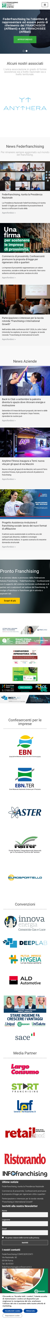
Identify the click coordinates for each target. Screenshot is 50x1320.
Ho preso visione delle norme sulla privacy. (22, 1238)
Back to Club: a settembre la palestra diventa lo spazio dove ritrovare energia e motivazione (23, 402)
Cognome (6, 1220)
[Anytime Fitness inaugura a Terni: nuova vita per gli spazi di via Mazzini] (25, 442)
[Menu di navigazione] (45, 5)
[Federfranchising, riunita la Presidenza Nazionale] (25, 176)
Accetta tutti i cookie (12, 1311)
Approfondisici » (9, 213)
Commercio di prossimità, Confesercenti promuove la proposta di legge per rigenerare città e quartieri (23, 259)
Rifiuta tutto (30, 1311)
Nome (4, 1211)
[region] (25, 32)
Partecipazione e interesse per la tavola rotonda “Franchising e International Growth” (23, 321)
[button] (24, 51)
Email (4, 1229)
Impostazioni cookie (12, 1316)
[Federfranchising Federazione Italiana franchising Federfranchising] (10, 5)
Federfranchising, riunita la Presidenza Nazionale (23, 1186)
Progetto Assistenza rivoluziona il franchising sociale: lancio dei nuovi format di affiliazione (24, 525)
